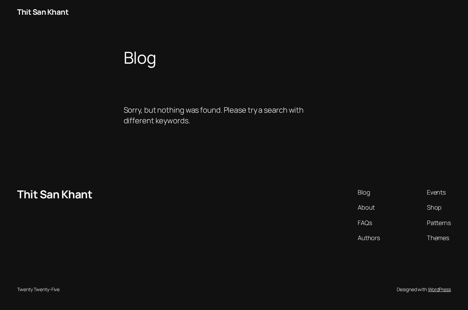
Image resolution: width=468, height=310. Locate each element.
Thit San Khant (43, 12)
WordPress (439, 289)
